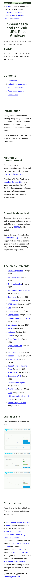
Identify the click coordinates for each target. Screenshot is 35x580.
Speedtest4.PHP (15, 376)
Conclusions (13, 95)
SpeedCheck (13, 356)
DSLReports (13, 304)
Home (6, 12)
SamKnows (12, 352)
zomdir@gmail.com (12, 577)
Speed (20, 12)
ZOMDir (17, 227)
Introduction (12, 80)
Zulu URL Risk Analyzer (13, 174)
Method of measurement (18, 84)
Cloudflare (12, 297)
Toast (10, 393)
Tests (7, 6)
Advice (13, 12)
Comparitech (13, 301)
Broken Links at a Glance (14, 561)
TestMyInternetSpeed (13, 238)
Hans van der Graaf (21, 553)
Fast (9, 308)
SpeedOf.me (13, 359)
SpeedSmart (13, 372)
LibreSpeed (12, 325)
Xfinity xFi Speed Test (17, 403)
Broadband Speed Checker (19, 290)
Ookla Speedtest (15, 339)
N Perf (10, 336)
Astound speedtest (15, 271)
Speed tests (9, 15)
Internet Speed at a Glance (19, 318)
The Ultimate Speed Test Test (17, 523)
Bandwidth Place (15, 277)
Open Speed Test (15, 346)
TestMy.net (12, 389)
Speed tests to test (15, 88)
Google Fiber (13, 315)
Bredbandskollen (15, 284)
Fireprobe (12, 311)
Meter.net (11, 332)
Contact (15, 18)
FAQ (23, 15)
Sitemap (7, 18)
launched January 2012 (14, 182)
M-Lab (10, 328)
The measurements (16, 91)
